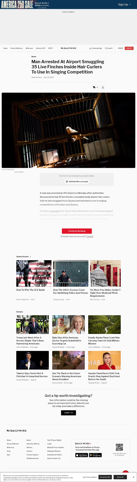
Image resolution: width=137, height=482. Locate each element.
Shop (8, 451)
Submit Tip (68, 413)
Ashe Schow (36, 77)
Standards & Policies (54, 455)
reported (54, 211)
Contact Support (32, 455)
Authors (29, 447)
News (5, 48)
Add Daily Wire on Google (78, 181)
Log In (90, 236)
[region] (68, 477)
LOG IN (120, 48)
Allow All (120, 477)
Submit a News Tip (53, 458)
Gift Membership (32, 458)
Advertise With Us (33, 444)
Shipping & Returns (54, 451)
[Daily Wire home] (68, 48)
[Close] (133, 477)
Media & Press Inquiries (55, 447)
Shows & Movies (17, 48)
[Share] (103, 87)
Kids (8, 455)
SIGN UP (129, 48)
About (29, 440)
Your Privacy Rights (54, 440)
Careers (29, 451)
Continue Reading (76, 231)
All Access (29, 48)
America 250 (40, 48)
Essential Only (105, 477)
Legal (49, 444)
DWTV (50, 48)
